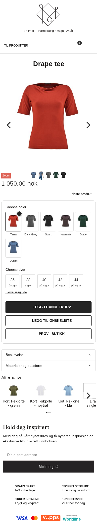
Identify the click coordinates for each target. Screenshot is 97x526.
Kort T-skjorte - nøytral (41, 403)
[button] (12, 281)
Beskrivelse (15, 355)
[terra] (13, 221)
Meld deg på (48, 467)
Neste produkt (81, 194)
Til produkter (16, 45)
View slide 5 (63, 175)
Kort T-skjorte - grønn (14, 403)
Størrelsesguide (16, 292)
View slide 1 (34, 175)
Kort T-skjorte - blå (68, 403)
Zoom (5, 175)
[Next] (87, 125)
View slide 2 (41, 175)
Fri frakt (29, 31)
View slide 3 (48, 175)
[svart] (48, 221)
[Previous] (9, 125)
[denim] (13, 248)
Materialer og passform (24, 366)
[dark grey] (31, 221)
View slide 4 (56, 175)
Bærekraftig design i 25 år (55, 31)
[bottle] (83, 221)
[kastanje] (66, 221)
